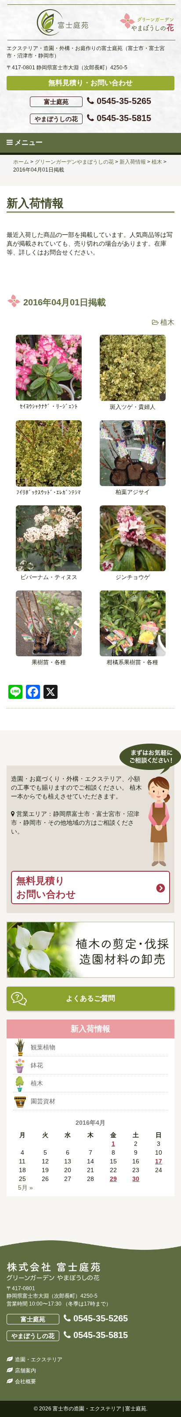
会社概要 (25, 1381)
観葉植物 (43, 1047)
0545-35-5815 (93, 118)
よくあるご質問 (90, 998)
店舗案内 (25, 1370)
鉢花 (37, 1065)
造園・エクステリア (38, 1359)
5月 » (25, 1187)
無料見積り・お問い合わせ (90, 82)
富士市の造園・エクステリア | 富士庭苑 (99, 1409)
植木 (167, 322)
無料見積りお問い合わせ (46, 887)
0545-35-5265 (97, 101)
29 (113, 1178)
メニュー (28, 142)
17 (158, 1161)
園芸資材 (43, 1101)
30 (135, 1178)
